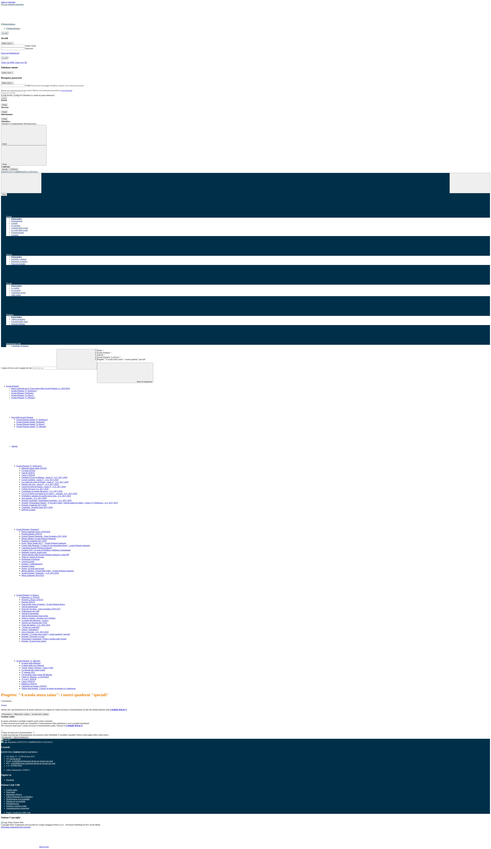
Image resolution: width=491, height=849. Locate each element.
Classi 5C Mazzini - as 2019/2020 (35, 677)
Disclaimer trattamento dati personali (15, 827)
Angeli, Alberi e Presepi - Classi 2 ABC (37, 668)
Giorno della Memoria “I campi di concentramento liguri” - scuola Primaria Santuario (55, 545)
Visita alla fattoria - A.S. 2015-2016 (35, 625)
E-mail (28, 85)
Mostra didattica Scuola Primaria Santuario (38, 538)
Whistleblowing (12, 804)
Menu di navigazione (144, 382)
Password (29, 48)
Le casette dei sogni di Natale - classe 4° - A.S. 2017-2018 (44, 482)
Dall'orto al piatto (28, 510)
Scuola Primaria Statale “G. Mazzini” (31, 426)
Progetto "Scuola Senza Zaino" (34, 641)
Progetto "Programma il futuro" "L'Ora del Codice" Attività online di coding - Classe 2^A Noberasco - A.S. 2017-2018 (69, 503)
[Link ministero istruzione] (12, 4)
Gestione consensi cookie (16, 806)
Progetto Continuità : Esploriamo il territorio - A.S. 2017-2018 (46, 500)
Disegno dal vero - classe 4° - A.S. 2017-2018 (40, 484)
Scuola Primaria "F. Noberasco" (29, 466)
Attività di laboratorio (30, 613)
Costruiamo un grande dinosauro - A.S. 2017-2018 (41, 491)
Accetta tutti (40, 714)
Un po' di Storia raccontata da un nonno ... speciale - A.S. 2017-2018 (49, 493)
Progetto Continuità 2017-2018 (34, 505)
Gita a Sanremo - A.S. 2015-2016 (35, 632)
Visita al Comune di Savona (32, 557)
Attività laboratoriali (29, 607)
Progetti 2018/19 (28, 602)
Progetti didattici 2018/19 (31, 534)
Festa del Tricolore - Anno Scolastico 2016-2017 (41, 609)
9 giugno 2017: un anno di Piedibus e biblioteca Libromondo (46, 550)
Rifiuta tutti (21, 714)
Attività (100, 355)
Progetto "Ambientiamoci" (32, 564)
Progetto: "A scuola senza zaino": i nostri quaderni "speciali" (45, 634)
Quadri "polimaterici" (30, 630)
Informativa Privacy (14, 794)
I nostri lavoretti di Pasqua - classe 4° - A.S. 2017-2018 (43, 487)
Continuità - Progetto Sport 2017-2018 (37, 507)
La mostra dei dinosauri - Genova (34, 620)
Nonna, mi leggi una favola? (32, 568)
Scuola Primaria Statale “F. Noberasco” (32, 420)
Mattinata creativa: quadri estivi (34, 552)
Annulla (5, 169)
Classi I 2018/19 (28, 681)
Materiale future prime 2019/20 (34, 468)
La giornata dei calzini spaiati (33, 670)
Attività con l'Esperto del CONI (34, 623)
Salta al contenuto (8, 2)
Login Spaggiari (66, 90)
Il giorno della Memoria (31, 663)
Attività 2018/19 (28, 473)
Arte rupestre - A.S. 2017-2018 (34, 498)
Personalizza (7, 714)
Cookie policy (12, 790)
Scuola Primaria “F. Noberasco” (24, 391)
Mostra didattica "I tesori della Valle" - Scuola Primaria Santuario (47, 571)
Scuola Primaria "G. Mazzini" (23, 398)
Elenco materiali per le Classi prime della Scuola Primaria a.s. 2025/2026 (40, 388)
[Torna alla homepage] (245, 172)
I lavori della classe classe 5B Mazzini (36, 675)
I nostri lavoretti (27, 562)
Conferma (13, 169)
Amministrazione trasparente (17, 808)
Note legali (10, 792)
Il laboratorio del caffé (30, 611)
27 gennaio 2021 (28, 672)
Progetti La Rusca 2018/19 (32, 600)
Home (99, 350)
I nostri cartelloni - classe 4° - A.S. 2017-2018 (39, 480)
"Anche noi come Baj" (30, 627)
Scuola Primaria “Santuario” (22, 393)
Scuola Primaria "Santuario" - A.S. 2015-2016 (40, 573)
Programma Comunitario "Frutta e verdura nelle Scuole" (44, 639)
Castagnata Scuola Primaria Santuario (36, 548)
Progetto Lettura (28, 566)
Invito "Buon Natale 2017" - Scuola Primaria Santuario (43, 543)
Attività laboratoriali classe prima (34, 616)
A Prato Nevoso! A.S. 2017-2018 (34, 489)
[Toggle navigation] (21, 183)
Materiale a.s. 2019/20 (30, 597)
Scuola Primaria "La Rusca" (108, 357)
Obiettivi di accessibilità (15, 801)
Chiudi (4, 105)
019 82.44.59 (15, 759)
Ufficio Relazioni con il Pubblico (19, 797)
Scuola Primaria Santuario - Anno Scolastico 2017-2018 (44, 536)
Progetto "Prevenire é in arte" (33, 636)
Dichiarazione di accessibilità (18, 799)
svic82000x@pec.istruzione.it (33, 763)
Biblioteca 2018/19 (29, 684)
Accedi (4, 33)
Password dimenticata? (10, 53)
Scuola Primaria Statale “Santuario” (30, 422)
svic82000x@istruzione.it (32, 761)
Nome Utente (30, 46)
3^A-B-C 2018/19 (28, 679)
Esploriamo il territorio (30, 559)
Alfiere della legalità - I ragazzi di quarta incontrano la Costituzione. (48, 688)
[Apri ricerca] (470, 183)
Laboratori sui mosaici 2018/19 (34, 686)
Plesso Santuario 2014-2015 (32, 575)
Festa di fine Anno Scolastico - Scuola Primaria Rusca (43, 604)
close (4, 195)
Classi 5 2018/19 (28, 475)
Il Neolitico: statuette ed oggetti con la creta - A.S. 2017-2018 (46, 496)
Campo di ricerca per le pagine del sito (16, 368)
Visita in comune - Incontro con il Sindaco (38, 618)
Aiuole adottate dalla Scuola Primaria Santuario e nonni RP (45, 555)
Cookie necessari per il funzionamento (16, 732)
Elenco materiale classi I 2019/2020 (35, 532)
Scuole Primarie (103, 352)
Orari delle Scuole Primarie (22, 417)
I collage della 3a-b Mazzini (32, 665)
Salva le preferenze (21, 737)
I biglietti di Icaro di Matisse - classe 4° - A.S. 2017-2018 (44, 477)
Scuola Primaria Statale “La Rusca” (30, 424)
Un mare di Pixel (28, 470)
